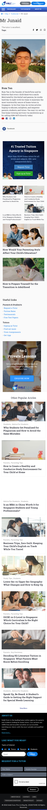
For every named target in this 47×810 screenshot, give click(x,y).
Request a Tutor (10, 308)
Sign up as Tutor (24, 173)
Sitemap (39, 800)
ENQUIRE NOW (22, 378)
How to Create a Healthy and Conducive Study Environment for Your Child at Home (22, 469)
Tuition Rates (25, 9)
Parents (6, 463)
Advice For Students (20, 424)
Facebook (11, 128)
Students (7, 424)
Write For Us (15, 797)
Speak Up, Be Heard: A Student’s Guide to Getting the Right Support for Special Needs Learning (22, 697)
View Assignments (12, 332)
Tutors (13, 749)
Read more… (6, 732)
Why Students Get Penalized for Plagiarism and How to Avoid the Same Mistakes (22, 430)
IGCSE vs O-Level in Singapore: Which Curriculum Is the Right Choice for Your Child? (20, 620)
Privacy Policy (28, 800)
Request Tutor (23, 167)
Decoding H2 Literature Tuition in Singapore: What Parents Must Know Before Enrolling (22, 658)
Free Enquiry (11, 9)
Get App (7, 335)
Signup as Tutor (10, 326)
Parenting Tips (17, 463)
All (5, 749)
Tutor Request (38, 3)
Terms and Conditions (12, 800)
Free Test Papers (11, 317)
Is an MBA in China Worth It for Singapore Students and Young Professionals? (21, 507)
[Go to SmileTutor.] (2, 14)
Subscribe (25, 3)
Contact (26, 797)
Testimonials (9, 314)
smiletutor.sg (35, 113)
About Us (38, 9)
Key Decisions (16, 652)
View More (23, 708)
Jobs (34, 797)
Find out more (10, 329)
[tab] (8, 128)
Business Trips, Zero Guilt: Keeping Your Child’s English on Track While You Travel (23, 546)
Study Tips (7, 578)
